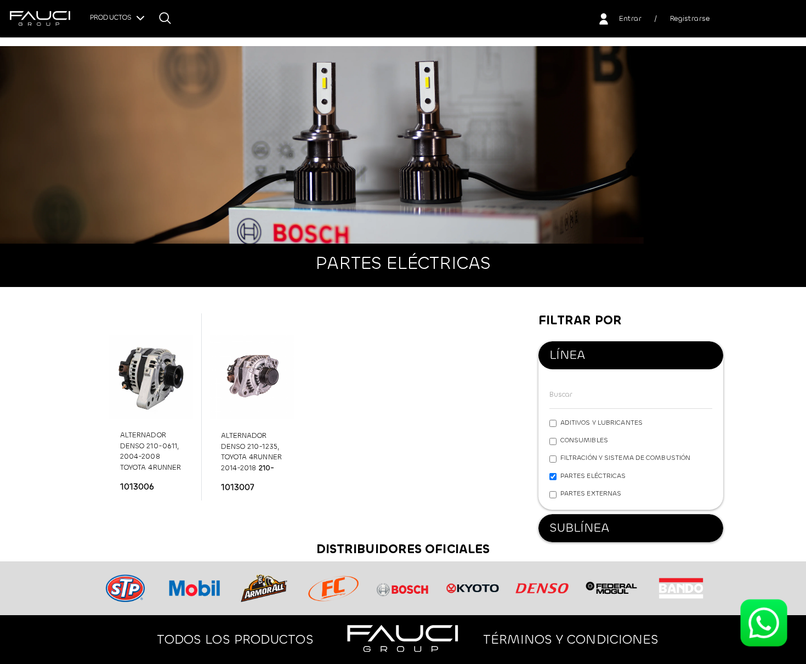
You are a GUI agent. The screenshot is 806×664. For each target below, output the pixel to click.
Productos (112, 17)
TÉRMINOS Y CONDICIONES (571, 639)
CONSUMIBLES (584, 440)
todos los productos (235, 639)
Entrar (630, 18)
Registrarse (690, 18)
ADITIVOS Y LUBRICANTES (601, 422)
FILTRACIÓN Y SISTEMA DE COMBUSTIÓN (625, 457)
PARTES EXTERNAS (591, 493)
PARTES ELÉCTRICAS (593, 475)
